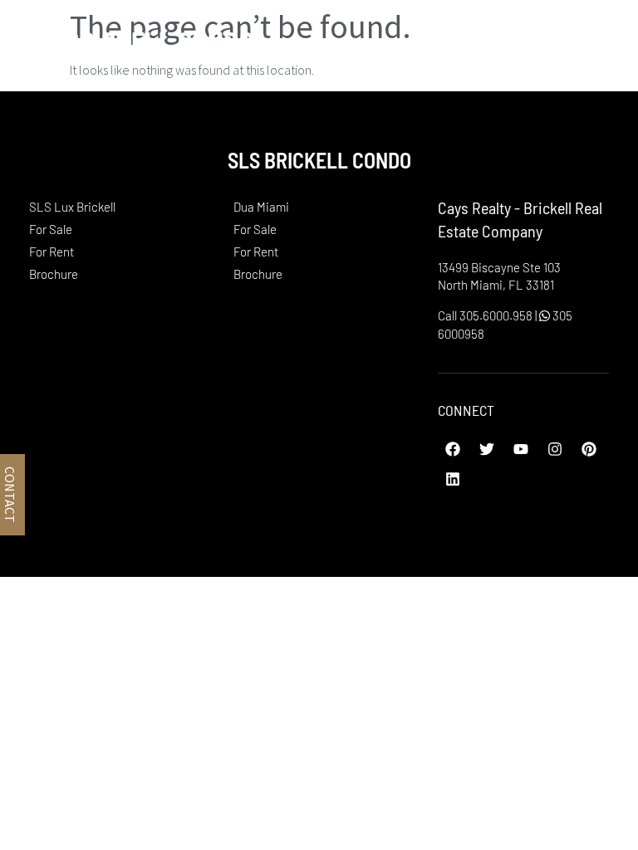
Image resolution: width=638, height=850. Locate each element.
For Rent (51, 251)
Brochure (53, 273)
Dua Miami (261, 206)
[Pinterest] (589, 449)
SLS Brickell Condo (135, 40)
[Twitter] (487, 449)
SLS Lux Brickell (72, 206)
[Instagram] (555, 449)
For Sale (50, 229)
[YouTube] (521, 449)
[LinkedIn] (453, 479)
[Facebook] (453, 449)
